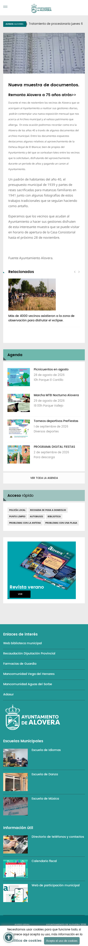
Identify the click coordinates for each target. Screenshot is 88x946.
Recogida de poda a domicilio (48, 509)
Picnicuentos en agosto (51, 369)
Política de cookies (25, 940)
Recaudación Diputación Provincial (29, 653)
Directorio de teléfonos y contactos (58, 836)
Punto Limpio (17, 516)
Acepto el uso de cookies (62, 940)
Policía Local (17, 509)
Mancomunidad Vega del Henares (28, 674)
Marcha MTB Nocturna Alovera (56, 395)
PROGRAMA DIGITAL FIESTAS (54, 446)
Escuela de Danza (45, 774)
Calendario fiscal (44, 861)
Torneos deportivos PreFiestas (56, 421)
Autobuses (36, 516)
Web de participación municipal (56, 885)
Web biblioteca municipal (22, 643)
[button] (8, 937)
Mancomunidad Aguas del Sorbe (27, 684)
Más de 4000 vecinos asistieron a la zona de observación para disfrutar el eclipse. (41, 318)
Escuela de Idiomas (46, 750)
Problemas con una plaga (61, 522)
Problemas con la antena (25, 522)
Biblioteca (54, 516)
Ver (20, 594)
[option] (44, 303)
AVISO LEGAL (22, 925)
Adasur (8, 694)
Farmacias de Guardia (19, 663)
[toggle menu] (5, 7)
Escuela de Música (45, 798)
